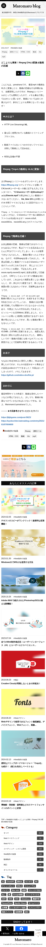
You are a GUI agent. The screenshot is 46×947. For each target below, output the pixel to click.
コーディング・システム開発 (23, 849)
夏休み (19, 882)
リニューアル (30, 886)
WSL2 (19, 886)
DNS (10, 899)
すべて (23, 833)
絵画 (24, 890)
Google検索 (18, 895)
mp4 (3, 57)
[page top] (38, 933)
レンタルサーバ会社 (18, 908)
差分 (27, 912)
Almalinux (25, 899)
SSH (17, 899)
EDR (4, 899)
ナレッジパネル (35, 890)
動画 (34, 52)
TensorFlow (7, 903)
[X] (18, 73)
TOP (3, 819)
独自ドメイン (7, 912)
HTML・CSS (25, 52)
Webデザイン (23, 843)
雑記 (22, 865)
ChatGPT (10, 882)
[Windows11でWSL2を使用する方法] (23, 542)
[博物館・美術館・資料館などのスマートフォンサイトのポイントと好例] (23, 785)
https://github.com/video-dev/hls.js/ (17, 375)
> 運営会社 (5, 933)
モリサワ (28, 882)
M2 (36, 882)
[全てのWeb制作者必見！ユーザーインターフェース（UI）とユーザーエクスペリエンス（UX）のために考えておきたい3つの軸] (23, 622)
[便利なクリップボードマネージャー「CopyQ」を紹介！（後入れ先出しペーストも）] (23, 743)
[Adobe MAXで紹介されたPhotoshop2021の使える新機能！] (23, 581)
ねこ (4, 895)
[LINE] (27, 73)
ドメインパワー (35, 908)
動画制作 (22, 859)
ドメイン (5, 890)
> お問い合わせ (18, 933)
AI (3, 882)
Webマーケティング (22, 838)
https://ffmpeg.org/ (9, 185)
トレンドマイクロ (32, 895)
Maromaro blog (26, 6)
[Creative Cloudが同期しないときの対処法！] (23, 664)
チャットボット (8, 886)
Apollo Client (20, 903)
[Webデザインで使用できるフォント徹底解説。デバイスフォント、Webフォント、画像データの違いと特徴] (23, 702)
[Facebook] (23, 73)
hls (40, 52)
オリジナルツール (22, 870)
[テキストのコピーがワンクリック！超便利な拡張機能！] (23, 501)
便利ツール (14, 52)
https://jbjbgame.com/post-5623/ (16, 417)
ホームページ (34, 903)
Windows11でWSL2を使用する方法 (17, 562)
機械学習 (36, 899)
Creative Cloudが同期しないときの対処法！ (21, 683)
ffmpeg (4, 52)
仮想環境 (18, 912)
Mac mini (15, 890)
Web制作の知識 (11, 431)
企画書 (4, 908)
